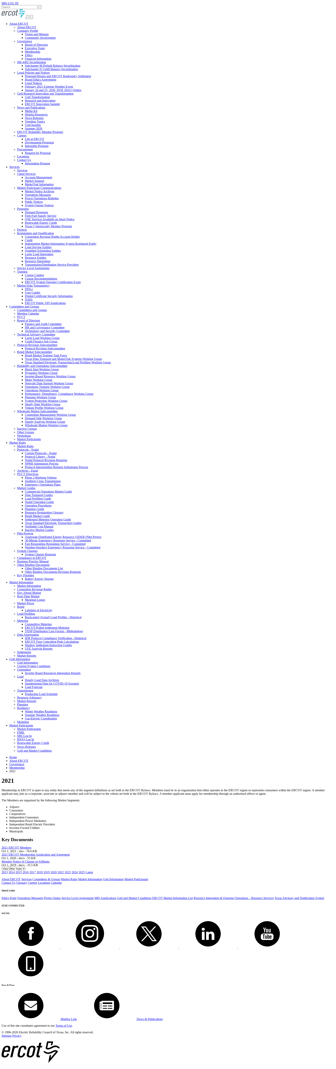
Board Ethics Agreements (40, 79)
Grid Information (19, 659)
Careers (21, 135)
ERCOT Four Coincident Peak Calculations (52, 641)
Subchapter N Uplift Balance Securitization (51, 69)
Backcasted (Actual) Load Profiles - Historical (53, 617)
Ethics (28, 55)
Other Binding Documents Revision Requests (53, 571)
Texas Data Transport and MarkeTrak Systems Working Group (63, 359)
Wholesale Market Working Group (46, 425)
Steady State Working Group (42, 404)
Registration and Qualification (35, 233)
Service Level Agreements (33, 268)
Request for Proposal (38, 153)
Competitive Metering (38, 624)
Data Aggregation (28, 634)
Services (14, 167)
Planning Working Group (40, 397)
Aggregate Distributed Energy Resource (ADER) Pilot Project (63, 537)
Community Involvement (40, 37)
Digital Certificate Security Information (49, 296)
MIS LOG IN (10, 3)
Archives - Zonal (27, 470)
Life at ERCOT (34, 139)
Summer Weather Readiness (42, 715)
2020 (54, 872)
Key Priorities (25, 575)
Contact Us (24, 160)
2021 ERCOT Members (16, 847)
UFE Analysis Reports (38, 648)
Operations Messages (38, 194)
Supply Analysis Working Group (45, 421)
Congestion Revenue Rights (34, 589)
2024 (75, 872)
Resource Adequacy (29, 697)
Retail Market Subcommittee (34, 352)
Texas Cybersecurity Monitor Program (48, 226)
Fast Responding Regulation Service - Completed (55, 544)
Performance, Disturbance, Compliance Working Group (59, 393)
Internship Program (36, 146)
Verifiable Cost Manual (39, 526)
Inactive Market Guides (39, 530)
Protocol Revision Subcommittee (37, 345)
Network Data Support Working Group (49, 383)
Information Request (37, 163)
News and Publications (31, 107)
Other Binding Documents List (44, 568)
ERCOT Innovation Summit (42, 104)
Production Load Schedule (41, 694)
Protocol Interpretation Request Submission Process (56, 467)
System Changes (27, 551)
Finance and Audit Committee (43, 324)
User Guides (32, 292)
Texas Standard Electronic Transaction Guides (53, 523)
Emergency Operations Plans (42, 484)
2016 (26, 872)
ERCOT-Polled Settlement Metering (47, 627)
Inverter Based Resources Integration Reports (52, 673)
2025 (82, 872)
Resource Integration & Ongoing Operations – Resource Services (234, 898)
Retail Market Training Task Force (46, 355)
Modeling (23, 722)
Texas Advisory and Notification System (299, 898)
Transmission (25, 690)
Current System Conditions (33, 666)
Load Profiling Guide (38, 498)
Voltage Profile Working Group (44, 407)
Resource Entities (35, 257)
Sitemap (6, 1035)
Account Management (38, 177)
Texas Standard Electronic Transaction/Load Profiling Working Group (68, 362)
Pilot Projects (25, 533)
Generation (24, 669)
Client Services (26, 174)
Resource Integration (37, 261)
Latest (89, 872)
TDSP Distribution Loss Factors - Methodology (54, 631)
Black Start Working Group (42, 369)
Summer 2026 (33, 128)
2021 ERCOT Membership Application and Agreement (36, 854)
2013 (5, 872)
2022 (61, 872)
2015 (19, 872)
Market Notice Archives (39, 191)
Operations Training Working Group (47, 386)
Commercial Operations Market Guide (48, 491)
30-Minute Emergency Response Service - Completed (58, 540)
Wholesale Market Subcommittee (37, 411)
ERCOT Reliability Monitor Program (40, 132)
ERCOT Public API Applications (45, 303)
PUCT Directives (27, 474)
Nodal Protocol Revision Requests (46, 460)
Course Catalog (34, 275)
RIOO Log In (25, 739)
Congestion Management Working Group (50, 414)
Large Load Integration (39, 254)
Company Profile (27, 30)
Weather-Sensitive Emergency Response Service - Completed (62, 547)
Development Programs (39, 142)
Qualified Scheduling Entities (43, 250)
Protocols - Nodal (28, 449)
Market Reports (26, 655)
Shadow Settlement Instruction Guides (48, 645)
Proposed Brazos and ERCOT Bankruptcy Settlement (58, 76)
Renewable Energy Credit (41, 222)
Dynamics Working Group (41, 372)
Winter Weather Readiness (41, 711)
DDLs (29, 289)
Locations (23, 156)
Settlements (24, 652)
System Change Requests (40, 554)
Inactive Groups (27, 428)
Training (22, 271)
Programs (23, 208)
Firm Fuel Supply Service (40, 215)
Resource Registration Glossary (44, 512)
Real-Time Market (28, 596)
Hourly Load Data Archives (42, 680)
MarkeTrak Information (39, 184)
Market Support (34, 180)
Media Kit (31, 111)
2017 (33, 872)
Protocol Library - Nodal (40, 456)
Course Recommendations (41, 278)
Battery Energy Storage (39, 578)
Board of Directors (36, 44)
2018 (40, 872)
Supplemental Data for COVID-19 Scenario (52, 683)
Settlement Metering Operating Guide (48, 519)
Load (20, 676)
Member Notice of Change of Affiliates (26, 861)
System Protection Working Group (46, 400)
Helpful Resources (36, 114)
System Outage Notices (39, 205)
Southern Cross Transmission (43, 481)
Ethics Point (9, 898)
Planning (22, 704)
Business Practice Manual (33, 561)
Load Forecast (33, 687)
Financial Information (38, 58)
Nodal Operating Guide (39, 502)
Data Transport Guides (39, 495)
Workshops (24, 435)
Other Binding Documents (33, 565)
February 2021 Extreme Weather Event (49, 86)
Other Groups (25, 432)
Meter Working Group (38, 379)
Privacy (17, 1035)
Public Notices (34, 201)
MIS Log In (24, 736)
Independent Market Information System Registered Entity (60, 243)
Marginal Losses (35, 599)
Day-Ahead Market (29, 592)
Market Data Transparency (33, 285)
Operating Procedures (38, 505)
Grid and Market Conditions (34, 750)
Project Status (52, 898)
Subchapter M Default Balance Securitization (52, 65)
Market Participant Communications (39, 187)
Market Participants (29, 439)
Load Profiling (26, 613)
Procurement (25, 149)
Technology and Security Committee (47, 331)
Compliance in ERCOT (31, 558)
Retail (20, 606)
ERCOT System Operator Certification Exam (53, 282)
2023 (68, 872)
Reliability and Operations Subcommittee (42, 366)
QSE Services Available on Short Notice (49, 219)
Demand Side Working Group (43, 418)
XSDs (28, 299)
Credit (28, 240)
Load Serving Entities (38, 247)
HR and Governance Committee (45, 327)
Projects (22, 229)
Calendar (56, 882)
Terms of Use (63, 1025)
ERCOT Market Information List (172, 898)
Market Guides (26, 488)
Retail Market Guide (37, 516)
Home (13, 757)
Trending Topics (35, 121)
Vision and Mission (37, 34)
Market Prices (25, 603)
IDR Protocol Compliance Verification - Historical (55, 638)
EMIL (21, 732)
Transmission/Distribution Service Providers (52, 264)
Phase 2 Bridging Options (41, 477)
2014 (12, 872)
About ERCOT (18, 23)
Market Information (21, 582)
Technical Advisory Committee (36, 334)
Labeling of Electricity (38, 610)
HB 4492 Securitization (31, 62)
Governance (24, 41)
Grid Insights (33, 125)
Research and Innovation (40, 100)
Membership (32, 51)
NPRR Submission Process (41, 463)
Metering (22, 620)
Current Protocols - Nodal (41, 453)
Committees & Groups (46, 879)
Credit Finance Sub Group (41, 341)
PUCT (21, 317)
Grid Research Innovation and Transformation (45, 93)
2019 (47, 872)
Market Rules (17, 442)
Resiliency (23, 708)
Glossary (21, 882)
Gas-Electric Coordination (41, 718)
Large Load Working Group (42, 338)
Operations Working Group (42, 390)
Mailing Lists (68, 1019)
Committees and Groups (24, 306)
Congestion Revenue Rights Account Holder (52, 236)
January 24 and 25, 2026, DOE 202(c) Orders (53, 90)
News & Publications (149, 1019)
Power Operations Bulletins (42, 198)
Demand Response (36, 212)
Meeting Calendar (28, 313)
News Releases (34, 118)
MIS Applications (105, 898)
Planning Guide (34, 509)
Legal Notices (33, 83)
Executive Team (35, 48)
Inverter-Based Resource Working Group (50, 376)
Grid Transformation (37, 97)
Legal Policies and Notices (33, 72)
